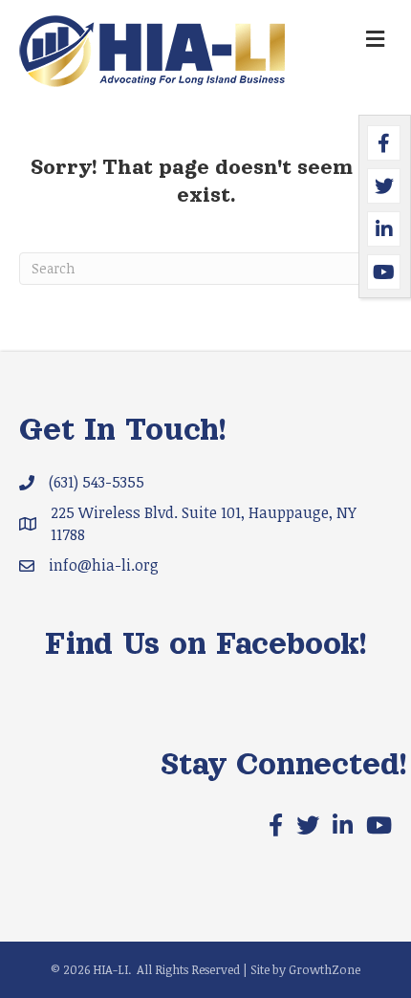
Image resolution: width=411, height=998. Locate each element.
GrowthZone (324, 969)
